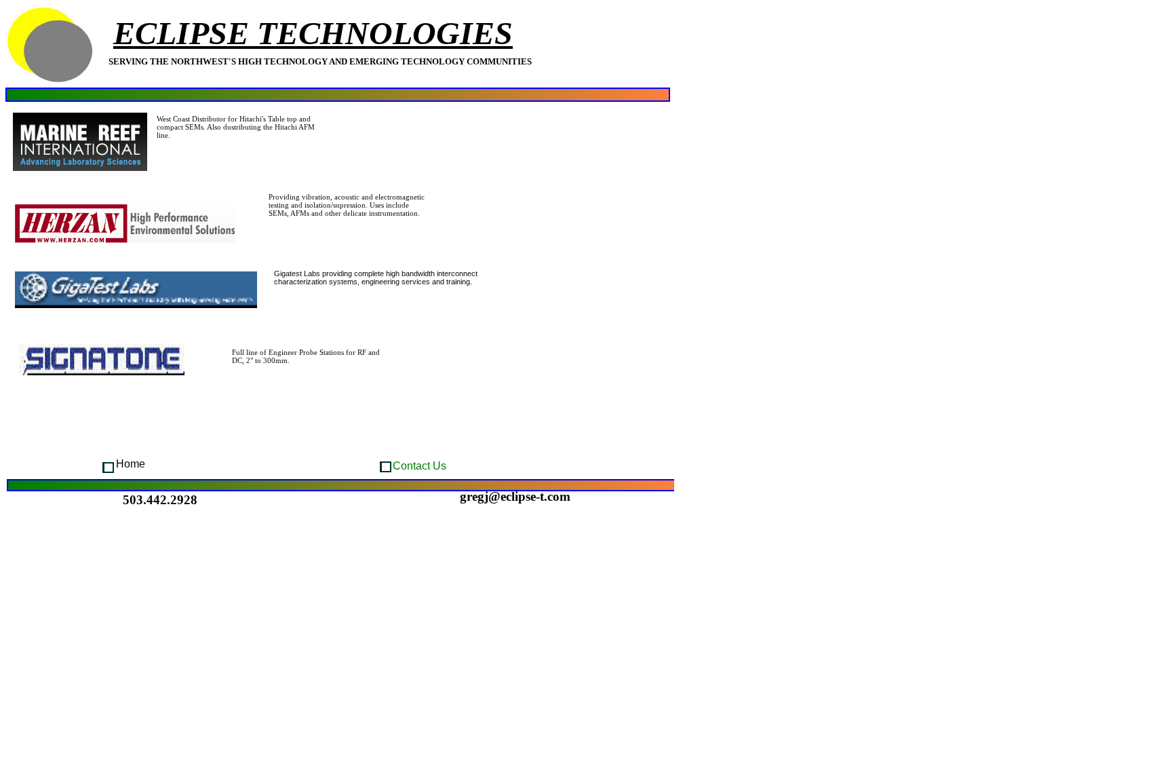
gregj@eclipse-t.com (515, 496)
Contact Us (419, 466)
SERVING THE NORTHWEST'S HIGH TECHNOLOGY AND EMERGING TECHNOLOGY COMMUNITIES (320, 61)
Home (130, 464)
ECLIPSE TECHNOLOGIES (313, 33)
